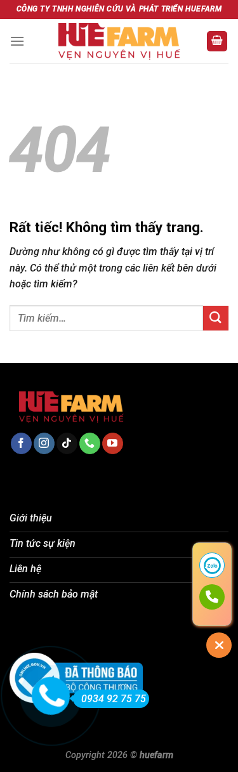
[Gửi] (215, 318)
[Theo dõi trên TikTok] (66, 443)
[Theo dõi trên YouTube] (112, 443)
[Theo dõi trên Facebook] (21, 443)
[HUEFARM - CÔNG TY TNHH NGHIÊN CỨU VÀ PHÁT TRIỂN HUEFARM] (119, 41)
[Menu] (17, 40)
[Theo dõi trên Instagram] (44, 443)
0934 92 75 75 (113, 699)
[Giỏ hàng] (217, 41)
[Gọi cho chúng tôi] (89, 443)
